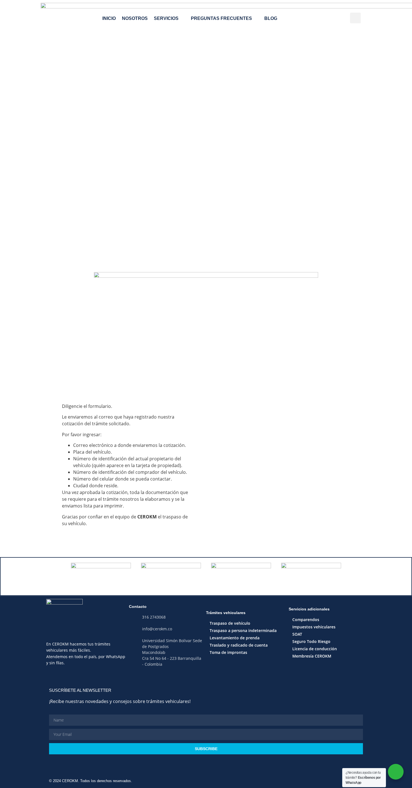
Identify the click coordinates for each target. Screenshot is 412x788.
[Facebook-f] (200, 680)
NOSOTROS (135, 18)
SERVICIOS (166, 18)
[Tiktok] (211, 680)
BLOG (270, 18)
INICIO (109, 18)
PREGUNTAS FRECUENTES (221, 18)
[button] (355, 18)
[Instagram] (190, 680)
